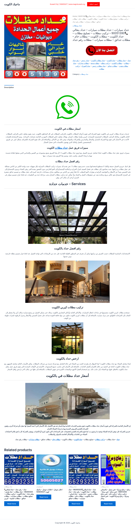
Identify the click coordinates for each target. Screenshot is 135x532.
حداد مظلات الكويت (98, 60)
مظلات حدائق (112, 66)
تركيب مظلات (100, 439)
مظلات (126, 63)
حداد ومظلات (126, 16)
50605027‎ (63, 4)
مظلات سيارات (83, 63)
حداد (129, 60)
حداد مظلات (121, 60)
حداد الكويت (111, 60)
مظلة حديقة (95, 63)
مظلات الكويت (117, 63)
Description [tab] (9, 87)
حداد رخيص (85, 60)
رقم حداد (76, 60)
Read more (11, 504)
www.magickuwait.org (77, 4)
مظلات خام (56, 439)
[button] (93, 4)
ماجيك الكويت (12, 4)
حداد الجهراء (86, 66)
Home (75, 16)
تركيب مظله (105, 63)
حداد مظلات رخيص (99, 66)
